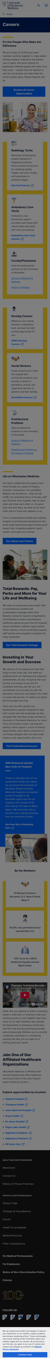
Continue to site (25, 1354)
